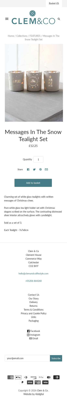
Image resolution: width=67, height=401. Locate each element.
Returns (33, 305)
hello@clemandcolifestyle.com (33, 273)
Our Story (34, 298)
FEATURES (35, 35)
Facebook (35, 331)
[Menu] (7, 19)
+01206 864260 (33, 280)
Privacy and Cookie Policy (33, 313)
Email (35, 338)
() (54, 3)
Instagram (35, 334)
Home (11, 35)
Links (33, 317)
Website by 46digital (33, 394)
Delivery (33, 302)
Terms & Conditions (33, 309)
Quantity (27, 159)
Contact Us (33, 294)
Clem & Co (42, 390)
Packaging (34, 320)
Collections (21, 35)
